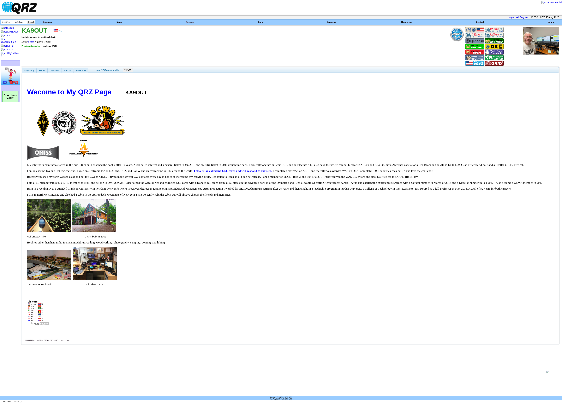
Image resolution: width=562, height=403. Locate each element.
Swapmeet (332, 22)
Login (551, 22)
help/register (521, 17)
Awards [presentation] (81, 70)
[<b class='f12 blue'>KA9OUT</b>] (541, 54)
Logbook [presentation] (54, 70)
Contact (480, 22)
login (511, 17)
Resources (406, 22)
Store (260, 22)
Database (47, 22)
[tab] (29, 70)
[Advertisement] (280, 372)
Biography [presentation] (29, 70)
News (119, 22)
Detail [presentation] (42, 70)
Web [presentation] (67, 70)
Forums (190, 22)
